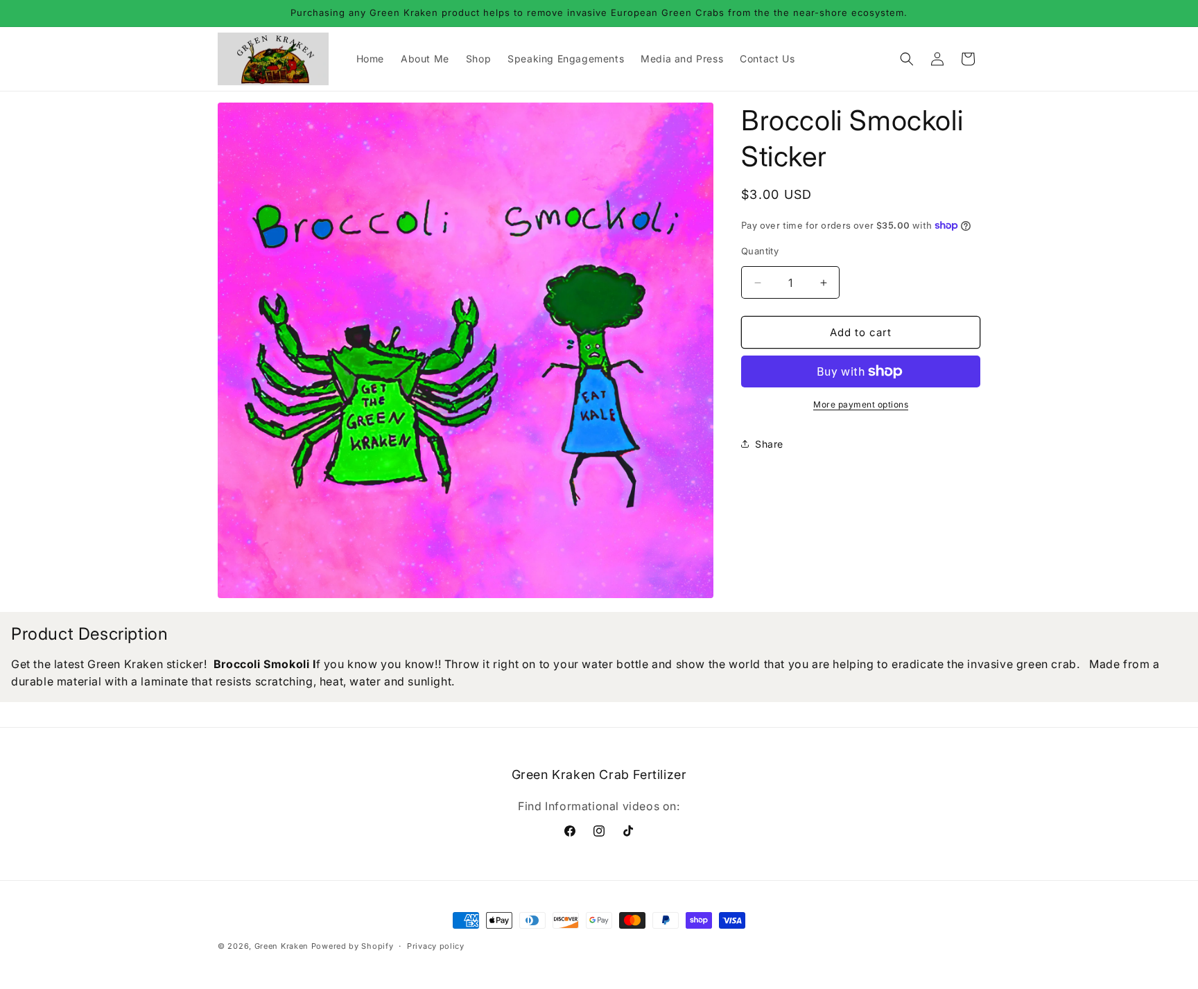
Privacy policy (436, 946)
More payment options (860, 404)
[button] (907, 59)
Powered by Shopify (352, 946)
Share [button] (769, 444)
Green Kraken (281, 946)
